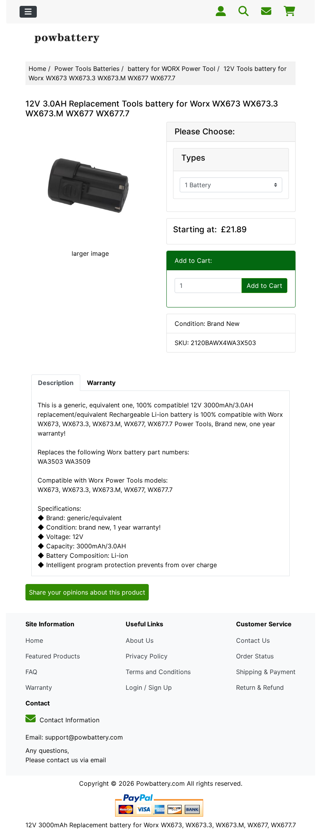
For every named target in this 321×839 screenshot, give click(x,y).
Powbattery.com (160, 783)
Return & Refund (260, 687)
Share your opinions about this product (87, 592)
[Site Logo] (71, 38)
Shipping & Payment (266, 672)
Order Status (255, 656)
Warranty (38, 687)
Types (193, 158)
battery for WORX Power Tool (171, 68)
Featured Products (52, 656)
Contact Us (253, 640)
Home (37, 68)
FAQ (31, 672)
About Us (139, 640)
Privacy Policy (147, 656)
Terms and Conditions (158, 672)
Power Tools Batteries (86, 68)
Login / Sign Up (149, 687)
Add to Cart (264, 285)
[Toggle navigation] (28, 12)
